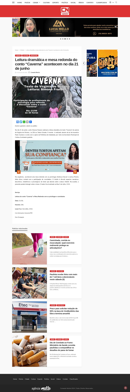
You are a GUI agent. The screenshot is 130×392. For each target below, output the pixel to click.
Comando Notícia (35, 72)
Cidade (35, 2)
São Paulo (61, 305)
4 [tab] (67, 38)
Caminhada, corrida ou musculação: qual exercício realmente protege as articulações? (62, 244)
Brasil (52, 237)
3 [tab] (65, 38)
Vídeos (81, 2)
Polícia (27, 2)
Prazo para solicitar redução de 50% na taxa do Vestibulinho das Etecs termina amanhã (64, 311)
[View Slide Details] (65, 27)
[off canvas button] (13, 2)
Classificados (101, 2)
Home (19, 2)
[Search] (116, 2)
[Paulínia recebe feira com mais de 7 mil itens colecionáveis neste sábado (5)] (29, 283)
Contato (90, 2)
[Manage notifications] (125, 387)
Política (65, 2)
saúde (66, 237)
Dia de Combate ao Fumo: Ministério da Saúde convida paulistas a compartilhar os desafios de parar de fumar (62, 346)
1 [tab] (60, 38)
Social (73, 2)
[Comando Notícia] (65, 11)
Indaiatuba (34, 55)
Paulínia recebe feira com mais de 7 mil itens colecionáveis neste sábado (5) (63, 276)
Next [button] (115, 26)
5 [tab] (69, 38)
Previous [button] (14, 26)
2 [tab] (62, 38)
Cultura (46, 2)
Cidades (18, 55)
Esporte (55, 2)
